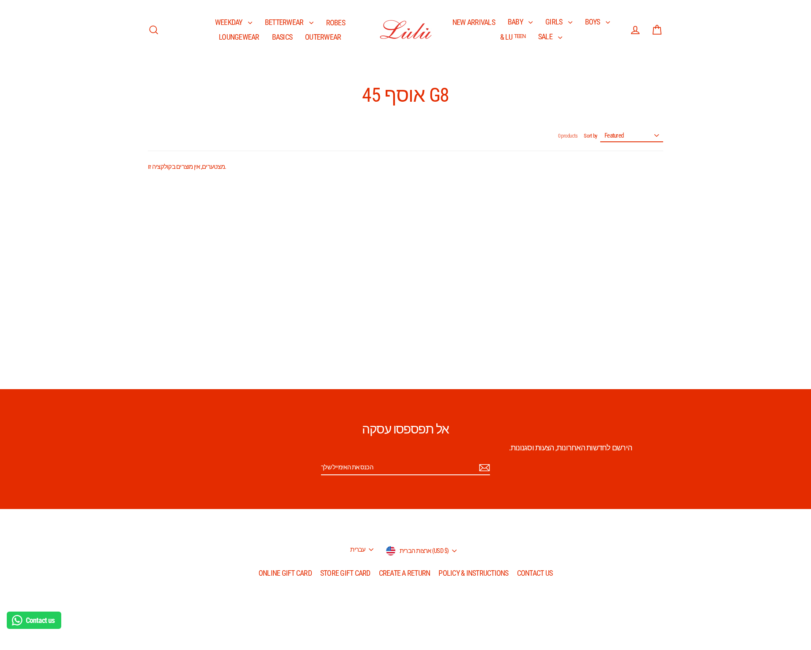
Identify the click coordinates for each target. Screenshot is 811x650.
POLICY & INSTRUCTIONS (473, 573)
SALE (546, 36)
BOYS (593, 21)
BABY (516, 21)
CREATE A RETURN (404, 573)
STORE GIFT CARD (345, 573)
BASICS (282, 36)
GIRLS (554, 21)
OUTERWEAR (323, 36)
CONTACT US (535, 573)
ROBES (335, 22)
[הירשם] (483, 467)
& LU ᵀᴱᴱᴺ (512, 36)
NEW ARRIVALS (473, 22)
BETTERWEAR (285, 22)
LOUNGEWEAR (239, 36)
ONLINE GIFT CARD (285, 573)
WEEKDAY (229, 22)
